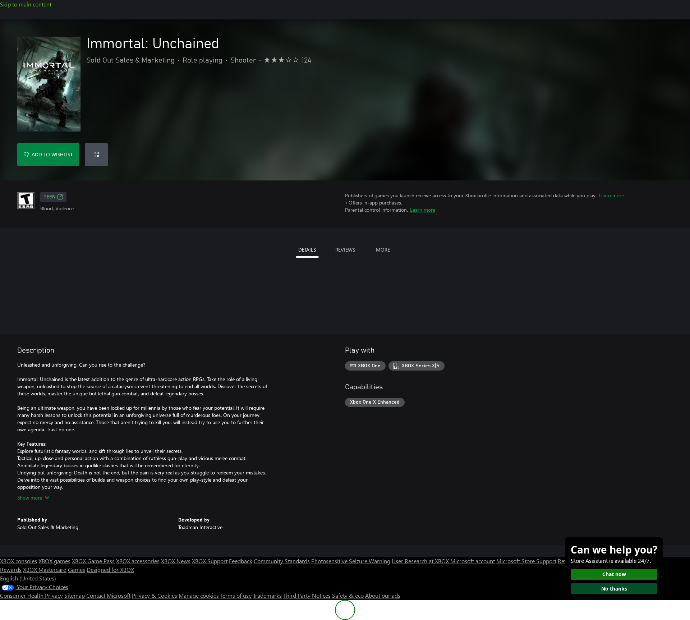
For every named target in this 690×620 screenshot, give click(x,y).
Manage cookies (199, 595)
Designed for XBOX (110, 569)
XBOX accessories (138, 561)
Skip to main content (25, 4)
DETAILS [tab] (307, 249)
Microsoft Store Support (526, 561)
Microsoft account (472, 561)
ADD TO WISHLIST (52, 154)
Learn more (611, 195)
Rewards (11, 569)
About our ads (382, 595)
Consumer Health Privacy (31, 595)
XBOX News (175, 561)
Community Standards (282, 561)
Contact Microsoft (108, 595)
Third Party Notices (307, 595)
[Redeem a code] (96, 154)
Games (76, 569)
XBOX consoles (18, 561)
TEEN (50, 196)
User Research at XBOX (421, 561)
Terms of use (236, 595)
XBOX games (54, 561)
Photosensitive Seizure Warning (350, 561)
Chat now (614, 574)
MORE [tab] (383, 249)
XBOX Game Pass (93, 561)
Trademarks (267, 595)
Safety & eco (348, 595)
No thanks (614, 588)
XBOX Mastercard (44, 569)
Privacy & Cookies (154, 595)
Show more (29, 497)
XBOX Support (209, 561)
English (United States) (28, 578)
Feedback (240, 561)
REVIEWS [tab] (345, 249)
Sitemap (74, 595)
